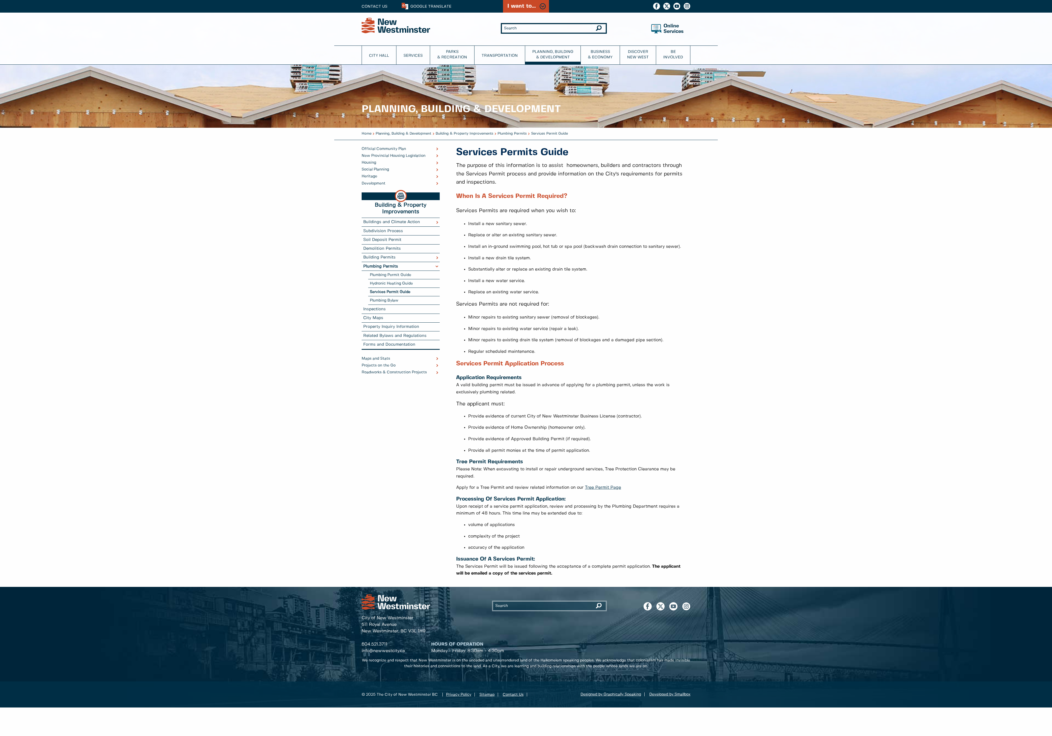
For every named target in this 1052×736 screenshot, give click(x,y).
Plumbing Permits (512, 133)
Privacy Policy (458, 695)
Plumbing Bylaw (384, 300)
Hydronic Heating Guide (391, 283)
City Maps (373, 318)
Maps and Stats (376, 358)
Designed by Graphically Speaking (611, 694)
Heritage (369, 176)
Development (373, 183)
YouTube (676, 6)
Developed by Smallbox (669, 694)
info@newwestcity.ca (383, 651)
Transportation (500, 56)
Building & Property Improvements (464, 133)
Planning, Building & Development (552, 54)
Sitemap (486, 695)
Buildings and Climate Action (391, 222)
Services (413, 56)
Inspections (374, 309)
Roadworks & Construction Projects (394, 372)
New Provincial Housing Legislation (393, 156)
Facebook (656, 6)
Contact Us (374, 6)
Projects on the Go (379, 365)
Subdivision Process (383, 231)
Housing (369, 162)
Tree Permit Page (603, 487)
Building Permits (379, 257)
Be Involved (673, 54)
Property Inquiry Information (391, 327)
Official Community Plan (384, 149)
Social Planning (375, 169)
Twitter (666, 6)
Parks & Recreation (452, 54)
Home (366, 133)
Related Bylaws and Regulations (395, 336)
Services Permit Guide (549, 133)
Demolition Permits (382, 249)
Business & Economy (600, 54)
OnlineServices (674, 29)
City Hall (379, 56)
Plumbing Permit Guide (390, 275)
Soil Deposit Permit (382, 240)
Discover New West (638, 54)
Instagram (687, 6)
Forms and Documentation (389, 344)
